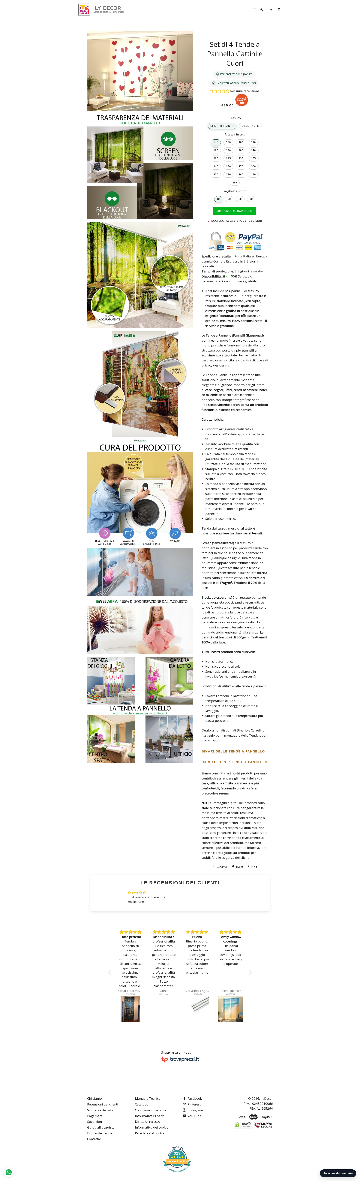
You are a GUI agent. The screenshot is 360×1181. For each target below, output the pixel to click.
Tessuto (235, 118)
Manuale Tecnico (147, 1098)
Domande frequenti (101, 1133)
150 (228, 142)
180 (216, 150)
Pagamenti (95, 1116)
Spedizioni (95, 1121)
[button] (220, 91)
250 (228, 166)
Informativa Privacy (149, 1116)
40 (218, 199)
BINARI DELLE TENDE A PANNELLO (233, 751)
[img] (130, 932)
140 (216, 142)
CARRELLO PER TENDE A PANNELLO (234, 762)
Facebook (194, 1098)
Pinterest (194, 1104)
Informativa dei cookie (151, 1127)
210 (253, 150)
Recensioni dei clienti (102, 1104)
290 (234, 182)
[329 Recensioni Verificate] (177, 1174)
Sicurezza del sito (100, 1110)
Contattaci (94, 1139)
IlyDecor (267, 1098)
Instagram (195, 1110)
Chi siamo (94, 1098)
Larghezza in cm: (234, 191)
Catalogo (141, 1104)
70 (251, 199)
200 (241, 150)
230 (241, 158)
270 (241, 166)
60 (240, 199)
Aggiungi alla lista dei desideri (236, 220)
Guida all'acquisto (101, 1127)
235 (253, 158)
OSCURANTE (250, 126)
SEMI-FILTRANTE (222, 126)
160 (241, 142)
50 (229, 199)
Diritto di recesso (147, 1121)
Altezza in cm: (235, 134)
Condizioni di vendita (150, 1110)
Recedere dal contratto (152, 1133)
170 (253, 142)
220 (216, 158)
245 (216, 166)
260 (241, 174)
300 (253, 166)
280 (253, 174)
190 (228, 150)
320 (216, 174)
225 (228, 158)
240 (228, 174)
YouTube (194, 1116)
